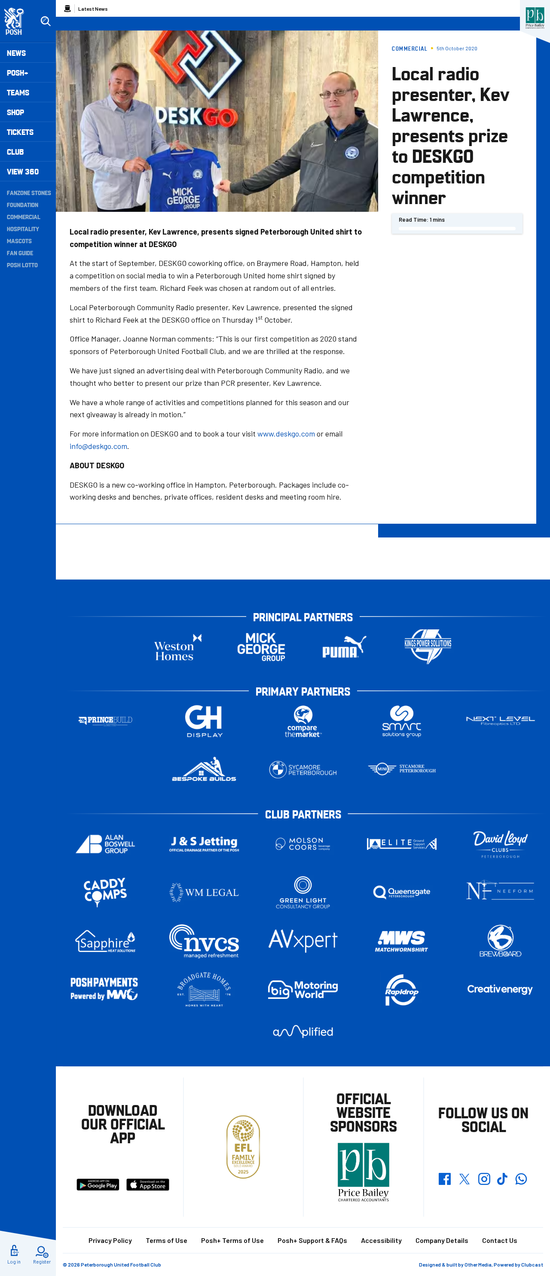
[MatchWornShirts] (402, 941)
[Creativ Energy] (500, 989)
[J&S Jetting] (204, 844)
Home (67, 8)
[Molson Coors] (303, 844)
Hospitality (23, 228)
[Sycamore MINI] (402, 769)
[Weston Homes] (178, 646)
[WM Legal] (204, 892)
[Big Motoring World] (303, 989)
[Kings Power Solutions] (428, 646)
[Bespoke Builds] (204, 769)
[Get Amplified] (303, 1031)
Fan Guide (20, 252)
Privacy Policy (110, 1240)
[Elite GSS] (402, 844)
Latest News (93, 9)
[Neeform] (500, 892)
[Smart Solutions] (402, 721)
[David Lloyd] (500, 844)
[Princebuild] (105, 721)
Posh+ (17, 72)
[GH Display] (204, 721)
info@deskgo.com (98, 446)
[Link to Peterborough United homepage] (17, 21)
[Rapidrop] (402, 989)
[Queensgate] (402, 892)
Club (15, 151)
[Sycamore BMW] (303, 769)
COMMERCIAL (23, 216)
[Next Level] (500, 721)
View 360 (23, 171)
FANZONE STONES (29, 192)
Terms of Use (166, 1240)
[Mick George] (261, 646)
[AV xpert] (303, 940)
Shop (15, 112)
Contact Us (499, 1240)
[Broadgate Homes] (204, 989)
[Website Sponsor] (535, 18)
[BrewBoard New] (500, 941)
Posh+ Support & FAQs (312, 1240)
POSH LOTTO (22, 264)
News (16, 52)
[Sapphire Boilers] (105, 941)
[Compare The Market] (303, 721)
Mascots (19, 240)
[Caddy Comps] (105, 892)
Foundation (22, 204)
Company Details (442, 1240)
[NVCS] (204, 941)
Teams (18, 92)
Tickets (20, 131)
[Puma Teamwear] (344, 646)
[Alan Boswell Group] (105, 844)
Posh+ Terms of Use (232, 1240)
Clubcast (532, 1264)
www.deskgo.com (286, 433)
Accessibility (381, 1240)
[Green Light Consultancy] (303, 892)
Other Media (478, 1264)
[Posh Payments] (105, 989)
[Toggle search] (45, 21)
